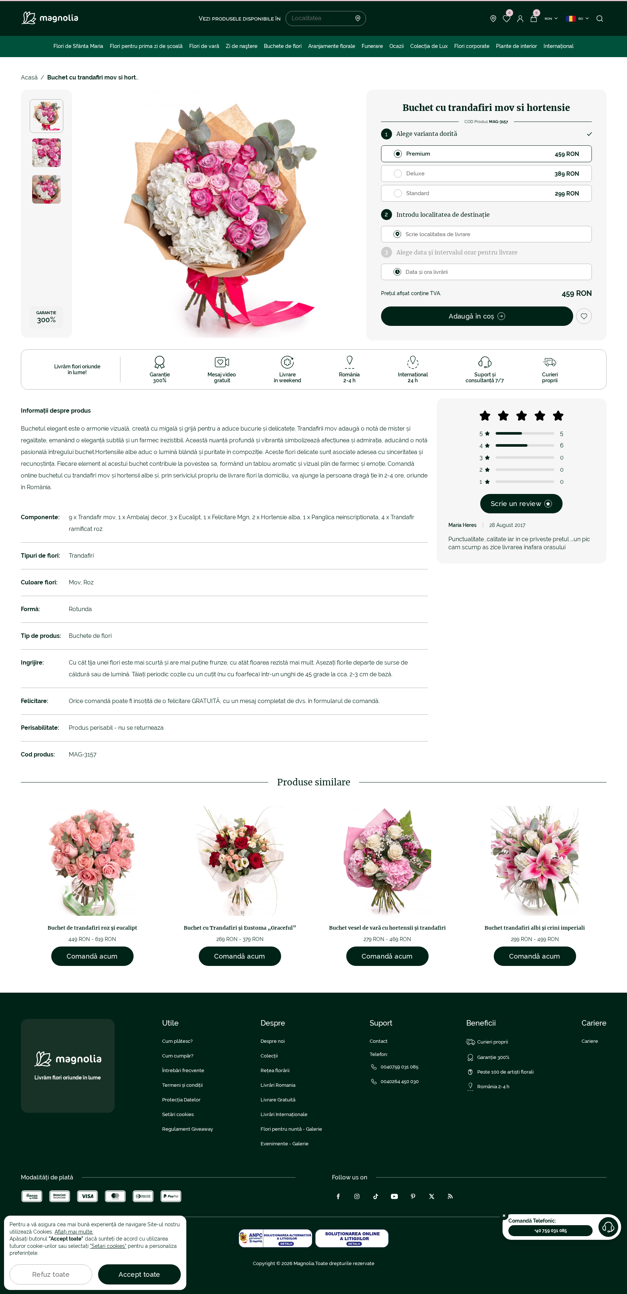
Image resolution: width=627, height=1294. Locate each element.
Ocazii (396, 46)
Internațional (559, 46)
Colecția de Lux (429, 46)
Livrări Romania (278, 1085)
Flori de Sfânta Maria (78, 46)
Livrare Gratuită (278, 1099)
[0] (506, 18)
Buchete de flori (283, 46)
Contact (379, 1041)
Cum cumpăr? (177, 1056)
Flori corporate (471, 46)
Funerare (372, 46)
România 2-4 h (493, 1086)
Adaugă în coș (471, 316)
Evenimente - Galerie (285, 1143)
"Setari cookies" (108, 1246)
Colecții (269, 1056)
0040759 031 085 (399, 1067)
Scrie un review (516, 503)
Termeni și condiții (182, 1085)
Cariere (590, 1041)
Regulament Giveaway (187, 1129)
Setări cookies (178, 1114)
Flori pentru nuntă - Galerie (291, 1129)
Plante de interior (516, 46)
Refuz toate (51, 1274)
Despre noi (273, 1041)
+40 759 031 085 (550, 1230)
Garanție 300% (493, 1057)
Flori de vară (204, 46)
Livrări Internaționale (284, 1114)
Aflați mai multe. (74, 1232)
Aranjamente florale (331, 46)
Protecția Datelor (181, 1099)
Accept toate (139, 1274)
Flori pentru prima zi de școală (146, 46)
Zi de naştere (241, 46)
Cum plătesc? (177, 1041)
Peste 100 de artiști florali (505, 1072)
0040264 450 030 (400, 1081)
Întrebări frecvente (183, 1070)
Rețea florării (275, 1070)
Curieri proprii (492, 1042)
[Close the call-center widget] (504, 1215)
